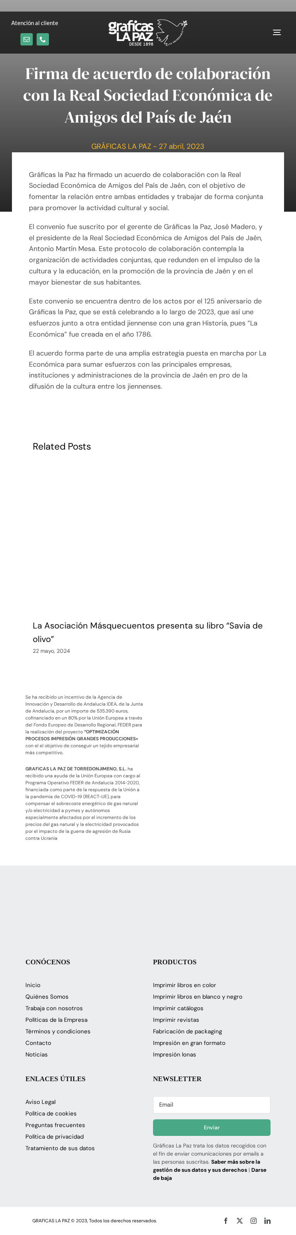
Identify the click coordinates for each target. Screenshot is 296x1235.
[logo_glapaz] (148, 22)
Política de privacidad (54, 1137)
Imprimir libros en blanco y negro (197, 997)
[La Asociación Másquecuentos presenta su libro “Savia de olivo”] (148, 539)
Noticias (36, 1054)
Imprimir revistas (176, 1020)
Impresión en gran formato (189, 1043)
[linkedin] (267, 1221)
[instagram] (254, 1221)
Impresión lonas (174, 1054)
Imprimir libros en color (184, 985)
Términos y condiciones (58, 1031)
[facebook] (226, 1221)
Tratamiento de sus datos (60, 1148)
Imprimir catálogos (178, 1008)
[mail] (26, 39)
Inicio (32, 985)
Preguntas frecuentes (55, 1125)
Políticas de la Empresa (56, 1020)
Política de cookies (51, 1113)
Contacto (38, 1043)
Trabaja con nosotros (54, 1008)
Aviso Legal (40, 1102)
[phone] (43, 39)
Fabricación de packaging (187, 1031)
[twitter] (240, 1221)
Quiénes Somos (47, 997)
